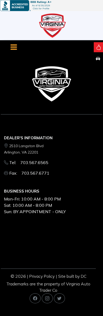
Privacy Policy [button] (42, 276)
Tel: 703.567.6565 (28, 162)
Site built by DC (72, 276)
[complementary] (87, 300)
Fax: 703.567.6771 (29, 173)
